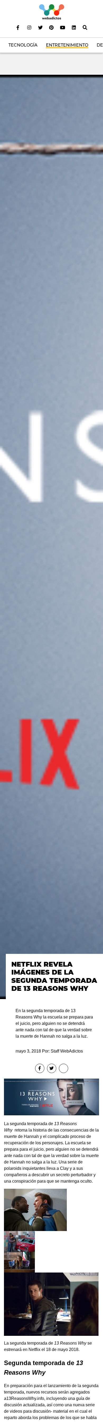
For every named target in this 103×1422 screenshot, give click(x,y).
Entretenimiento (67, 45)
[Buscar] (85, 27)
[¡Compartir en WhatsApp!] (63, 1068)
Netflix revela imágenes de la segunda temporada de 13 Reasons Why (54, 976)
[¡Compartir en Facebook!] (39, 1068)
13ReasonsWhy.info (25, 1398)
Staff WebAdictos (67, 1051)
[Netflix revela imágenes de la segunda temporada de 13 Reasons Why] (51, 536)
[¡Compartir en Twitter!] (51, 1068)
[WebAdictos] (51, 11)
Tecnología (23, 45)
